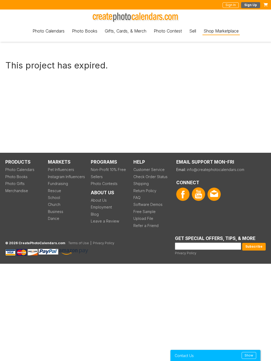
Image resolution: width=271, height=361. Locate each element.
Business (55, 211)
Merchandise (16, 190)
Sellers (97, 176)
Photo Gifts (15, 183)
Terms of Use (78, 243)
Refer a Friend (146, 225)
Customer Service (149, 169)
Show (249, 355)
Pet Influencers (61, 169)
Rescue (54, 190)
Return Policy (144, 190)
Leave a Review (105, 221)
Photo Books (84, 31)
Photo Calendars (49, 31)
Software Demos (147, 204)
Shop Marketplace (221, 31)
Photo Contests (104, 183)
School (54, 197)
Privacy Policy (185, 253)
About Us (99, 200)
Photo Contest (168, 31)
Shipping (141, 183)
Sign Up (250, 5)
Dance (53, 218)
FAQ (137, 197)
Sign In (230, 5)
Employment (101, 207)
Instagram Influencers (66, 176)
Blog (95, 214)
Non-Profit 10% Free (108, 169)
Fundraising (58, 183)
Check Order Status (150, 176)
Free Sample (144, 211)
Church (54, 204)
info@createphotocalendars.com (215, 169)
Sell (192, 31)
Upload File (143, 218)
